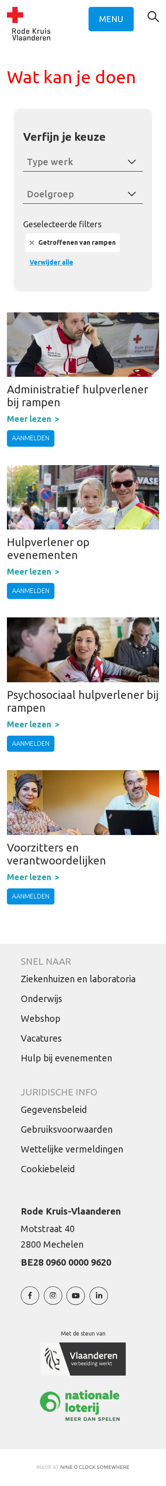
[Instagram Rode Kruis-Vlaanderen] (53, 1300)
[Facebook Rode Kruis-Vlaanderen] (30, 1300)
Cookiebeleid (48, 1168)
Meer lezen (29, 418)
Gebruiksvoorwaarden (67, 1129)
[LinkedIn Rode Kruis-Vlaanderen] (98, 1300)
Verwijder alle (51, 262)
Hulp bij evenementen (66, 1058)
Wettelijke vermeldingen (72, 1149)
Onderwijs (41, 998)
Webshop (40, 1018)
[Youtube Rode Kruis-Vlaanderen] (75, 1300)
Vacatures (41, 1038)
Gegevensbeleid (54, 1109)
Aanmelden (30, 438)
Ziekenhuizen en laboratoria (78, 978)
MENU (111, 18)
